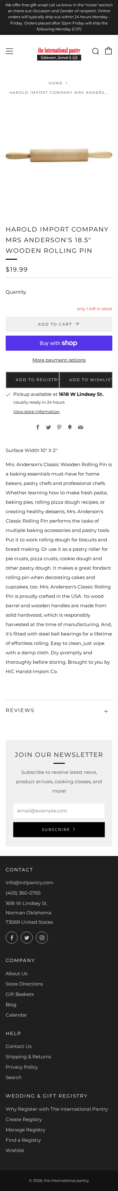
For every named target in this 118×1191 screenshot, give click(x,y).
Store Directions (24, 984)
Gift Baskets (20, 994)
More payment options (59, 360)
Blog (11, 1005)
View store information (36, 411)
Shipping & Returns (28, 1057)
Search (14, 1077)
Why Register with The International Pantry (57, 1109)
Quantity (16, 292)
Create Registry (24, 1119)
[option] (59, 156)
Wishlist (15, 1150)
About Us (16, 973)
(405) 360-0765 (23, 893)
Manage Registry (25, 1130)
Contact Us (18, 1046)
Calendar (16, 1015)
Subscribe (56, 829)
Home (56, 83)
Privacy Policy (22, 1067)
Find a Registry (23, 1140)
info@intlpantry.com (29, 882)
